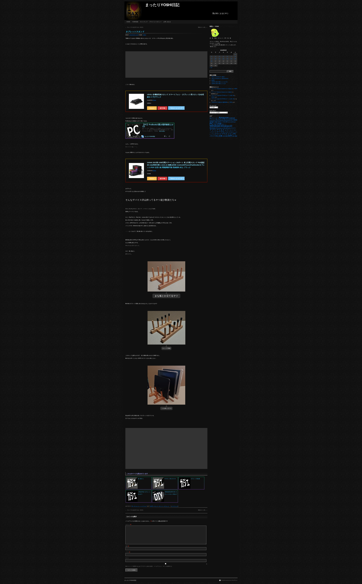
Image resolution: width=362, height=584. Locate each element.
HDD (235, 120)
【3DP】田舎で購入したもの (218, 83)
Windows (215, 125)
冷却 (224, 136)
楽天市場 (162, 108)
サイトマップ (143, 22)
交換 (220, 136)
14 (231, 59)
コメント (128, 524)
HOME (128, 22)
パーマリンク (174, 506)
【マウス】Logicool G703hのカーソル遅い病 (222, 95)
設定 (233, 136)
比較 (226, 136)
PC (132, 506)
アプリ (213, 130)
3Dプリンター (214, 118)
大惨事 (212, 80)
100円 (151, 506)
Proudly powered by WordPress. (229, 580)
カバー (231, 130)
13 (227, 59)
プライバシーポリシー (155, 22)
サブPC (226, 132)
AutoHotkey (213, 120)
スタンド (156, 506)
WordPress (227, 128)
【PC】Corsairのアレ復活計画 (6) (219, 78)
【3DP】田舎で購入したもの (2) (219, 82)
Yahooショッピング (176, 108)
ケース (214, 132)
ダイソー (161, 506)
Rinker (154, 100)
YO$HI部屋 (135, 22)
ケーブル (220, 132)
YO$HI (144, 35)
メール (127, 552)
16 (211, 61)
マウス (224, 134)
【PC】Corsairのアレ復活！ (218, 76)
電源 (236, 136)
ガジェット (136, 506)
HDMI (212, 122)
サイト (127, 558)
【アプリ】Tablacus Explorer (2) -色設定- (221, 88)
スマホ (230, 132)
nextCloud (232, 122)
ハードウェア (143, 506)
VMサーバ (224, 124)
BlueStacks (219, 120)
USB (219, 124)
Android (232, 118)
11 (219, 59)
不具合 (216, 136)
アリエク (220, 130)
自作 (230, 136)
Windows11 (220, 128)
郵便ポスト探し (202, 27)
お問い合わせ (167, 22)
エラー (227, 130)
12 (223, 59)
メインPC (232, 134)
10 (215, 59)
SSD (215, 124)
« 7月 (211, 67)
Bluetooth (227, 120)
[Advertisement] (166, 64)
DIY (231, 120)
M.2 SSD (222, 122)
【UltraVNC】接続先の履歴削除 (219, 102)
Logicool (217, 122)
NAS (229, 122)
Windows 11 (214, 128)
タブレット (166, 506)
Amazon (152, 108)
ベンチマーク (217, 134)
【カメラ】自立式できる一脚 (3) (134, 27)
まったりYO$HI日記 (162, 5)
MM (226, 122)
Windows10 (226, 126)
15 (235, 59)
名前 (127, 546)
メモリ (212, 136)
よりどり (233, 128)
